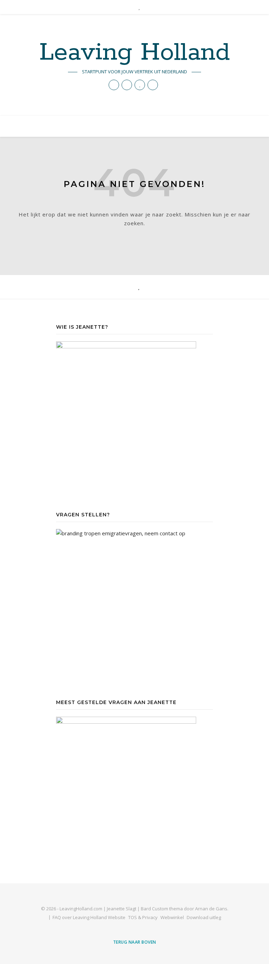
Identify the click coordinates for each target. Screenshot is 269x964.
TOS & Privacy (143, 917)
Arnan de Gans (211, 908)
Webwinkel (172, 917)
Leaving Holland (134, 53)
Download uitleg (204, 917)
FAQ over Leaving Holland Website (89, 917)
